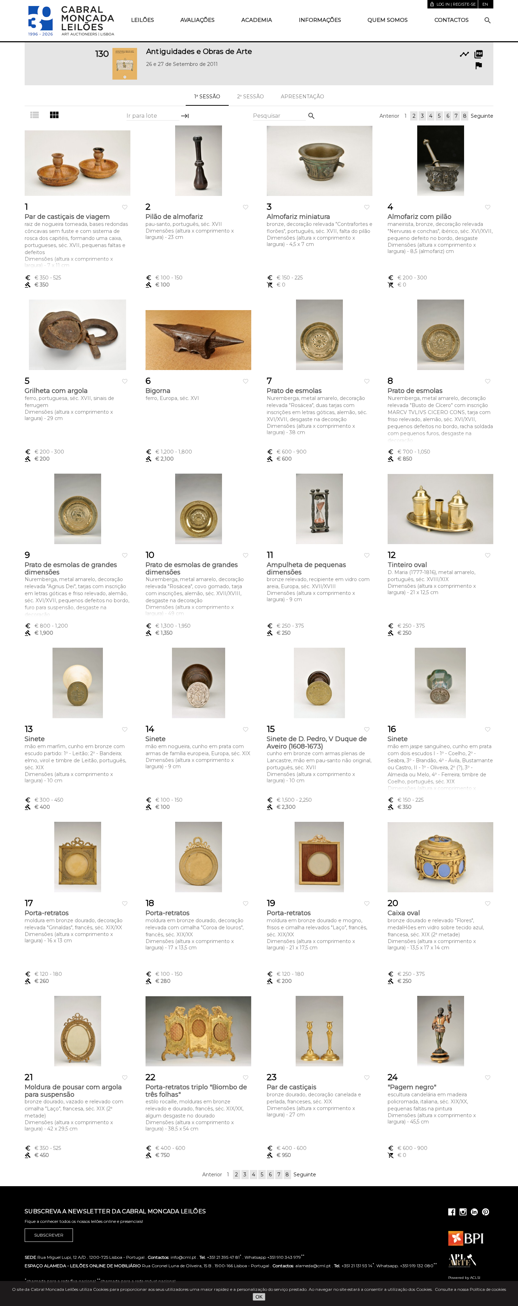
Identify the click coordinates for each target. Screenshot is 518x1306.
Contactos (451, 20)
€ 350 (43, 278)
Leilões (142, 20)
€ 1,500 (289, 800)
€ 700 (409, 452)
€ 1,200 (169, 452)
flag (478, 65)
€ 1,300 (168, 626)
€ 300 (44, 800)
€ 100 (164, 278)
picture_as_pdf (478, 54)
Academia (256, 20)
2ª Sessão (250, 96)
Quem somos (388, 20)
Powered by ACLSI (464, 1277)
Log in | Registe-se (453, 4)
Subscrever (48, 1235)
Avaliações (197, 20)
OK (259, 1297)
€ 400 (165, 1148)
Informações (320, 20)
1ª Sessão (207, 96)
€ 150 (285, 278)
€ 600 (287, 452)
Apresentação (302, 96)
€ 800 (46, 626)
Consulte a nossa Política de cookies (470, 1289)
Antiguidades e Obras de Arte (199, 51)
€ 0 (276, 285)
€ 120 (43, 974)
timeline (464, 54)
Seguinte (482, 116)
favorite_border (125, 207)
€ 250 (285, 626)
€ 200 (407, 278)
